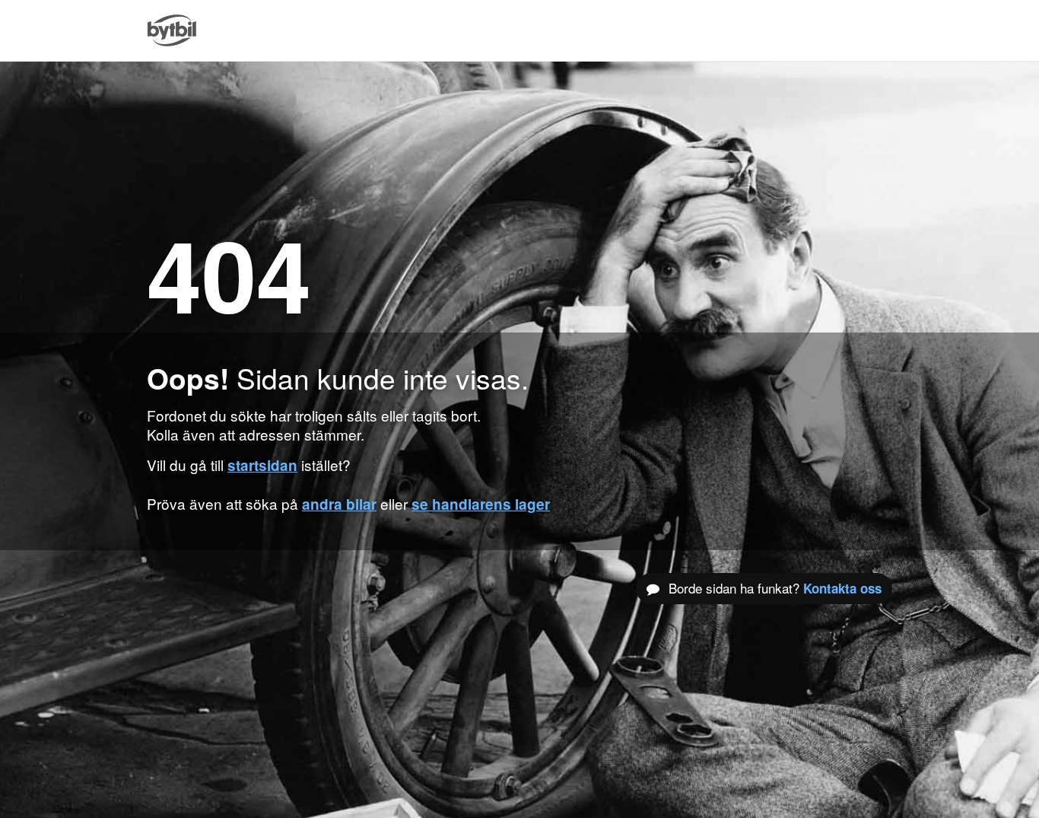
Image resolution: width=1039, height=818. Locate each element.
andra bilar (339, 504)
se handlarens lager (480, 504)
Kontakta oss (842, 588)
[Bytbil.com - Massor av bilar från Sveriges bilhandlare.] (172, 30)
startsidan (262, 465)
